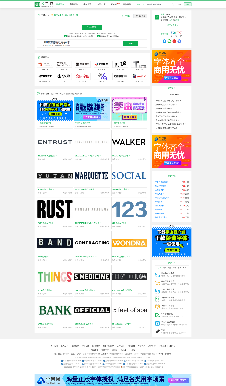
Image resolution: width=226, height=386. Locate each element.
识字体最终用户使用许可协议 (82, 36)
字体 (138, 4)
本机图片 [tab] (128, 16)
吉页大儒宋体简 (161, 182)
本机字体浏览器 (167, 306)
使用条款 (85, 346)
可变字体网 (128, 354)
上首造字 (104, 354)
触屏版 (132, 350)
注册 (187, 4)
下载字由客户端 (44, 123)
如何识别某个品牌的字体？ (166, 128)
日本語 (114, 350)
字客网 (79, 354)
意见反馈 (152, 346)
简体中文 (94, 350)
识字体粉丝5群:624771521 (155, 361)
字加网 (111, 354)
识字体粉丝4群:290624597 (134, 361)
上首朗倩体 (159, 190)
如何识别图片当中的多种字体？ (168, 112)
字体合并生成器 (167, 289)
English (123, 350)
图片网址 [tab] (142, 16)
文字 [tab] (167, 94)
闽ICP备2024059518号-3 (154, 367)
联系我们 (64, 346)
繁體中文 (105, 350)
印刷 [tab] (174, 268)
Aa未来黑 (158, 209)
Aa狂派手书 (159, 194)
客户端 (114, 4)
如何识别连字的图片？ (165, 108)
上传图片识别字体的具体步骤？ (168, 101)
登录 (180, 4)
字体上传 (162, 346)
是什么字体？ (48, 156)
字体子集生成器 (167, 281)
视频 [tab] (177, 94)
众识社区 (101, 4)
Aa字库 (136, 354)
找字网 (154, 354)
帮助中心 (141, 346)
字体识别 (60, 4)
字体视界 (90, 354)
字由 (163, 330)
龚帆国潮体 (159, 206)
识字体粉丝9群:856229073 (134, 364)
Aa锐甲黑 (158, 202)
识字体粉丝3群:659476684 (114, 361)
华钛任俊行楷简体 (162, 198)
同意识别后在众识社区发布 (109, 36)
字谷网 (142, 354)
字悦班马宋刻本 (161, 217)
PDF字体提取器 (167, 314)
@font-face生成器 (168, 322)
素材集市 (168, 354)
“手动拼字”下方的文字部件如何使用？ (171, 124)
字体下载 (87, 4)
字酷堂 (97, 354)
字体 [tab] (160, 268)
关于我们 (54, 346)
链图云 (73, 354)
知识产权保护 (108, 346)
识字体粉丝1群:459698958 (72, 361)
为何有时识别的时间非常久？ (167, 120)
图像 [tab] (164, 268)
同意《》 (80, 36)
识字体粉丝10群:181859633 (155, 364)
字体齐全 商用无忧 (82, 123)
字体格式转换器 (167, 273)
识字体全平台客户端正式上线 (66, 15)
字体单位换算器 (167, 298)
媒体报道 (75, 346)
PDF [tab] (184, 268)
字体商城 (127, 4)
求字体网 (66, 354)
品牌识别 (74, 4)
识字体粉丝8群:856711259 (113, 364)
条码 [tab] (179, 268)
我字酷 (161, 354)
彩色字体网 (119, 354)
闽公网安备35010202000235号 (133, 367)
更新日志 (131, 346)
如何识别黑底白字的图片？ (166, 105)
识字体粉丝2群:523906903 (93, 361)
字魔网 (148, 354)
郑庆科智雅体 (160, 186)
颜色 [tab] (169, 268)
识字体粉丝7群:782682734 (92, 364)
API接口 (172, 346)
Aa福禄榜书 (159, 213)
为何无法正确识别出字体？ (166, 116)
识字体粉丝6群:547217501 (72, 364)
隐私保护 (96, 346)
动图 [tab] (172, 94)
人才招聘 (120, 346)
